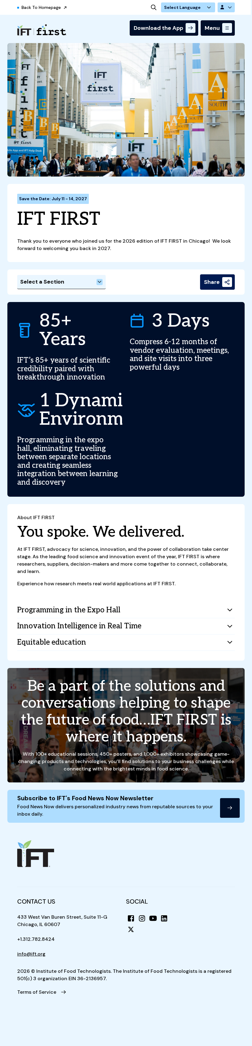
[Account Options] (226, 7)
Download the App (158, 28)
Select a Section (42, 281)
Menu (212, 28)
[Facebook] (131, 918)
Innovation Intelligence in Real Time (79, 626)
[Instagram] (142, 918)
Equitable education (51, 642)
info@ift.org (31, 954)
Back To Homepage (41, 7)
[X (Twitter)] (131, 929)
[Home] (41, 30)
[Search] (154, 7)
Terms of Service (36, 992)
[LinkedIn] (164, 918)
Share (212, 282)
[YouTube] (153, 918)
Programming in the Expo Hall (68, 610)
